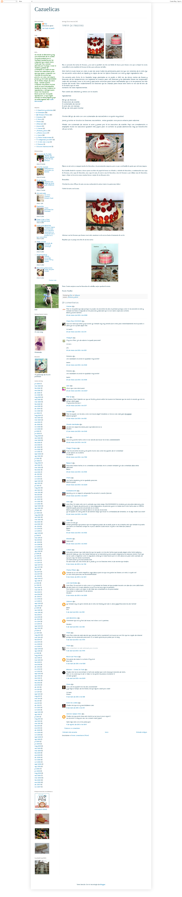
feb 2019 (37, 540)
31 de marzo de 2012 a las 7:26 (76, 564)
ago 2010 (37, 714)
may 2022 (38, 463)
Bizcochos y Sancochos (44, 268)
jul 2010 (37, 717)
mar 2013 (37, 660)
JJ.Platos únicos (41, 133)
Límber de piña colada (49, 270)
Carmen (69, 306)
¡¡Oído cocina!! (41, 242)
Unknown (69, 601)
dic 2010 (37, 705)
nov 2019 (37, 529)
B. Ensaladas (40, 113)
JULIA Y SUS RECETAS (44, 226)
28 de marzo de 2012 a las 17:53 (76, 457)
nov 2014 (37, 621)
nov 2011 (37, 689)
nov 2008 (37, 760)
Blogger (102, 884)
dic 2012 (37, 667)
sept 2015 (38, 603)
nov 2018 (37, 544)
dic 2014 (37, 619)
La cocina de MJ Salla (44, 154)
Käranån (69, 539)
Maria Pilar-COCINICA (73, 321)
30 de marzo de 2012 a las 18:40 (76, 544)
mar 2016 (37, 590)
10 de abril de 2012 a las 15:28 (75, 664)
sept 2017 (38, 565)
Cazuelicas (47, 9)
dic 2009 (37, 730)
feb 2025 (37, 404)
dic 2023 (37, 424)
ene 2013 (37, 665)
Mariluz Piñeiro (71, 570)
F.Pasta (38, 122)
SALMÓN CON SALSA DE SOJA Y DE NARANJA (49, 183)
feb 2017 (37, 572)
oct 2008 (37, 762)
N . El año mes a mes (43, 142)
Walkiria (68, 550)
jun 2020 (37, 513)
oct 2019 (37, 531)
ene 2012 (37, 685)
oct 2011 (37, 692)
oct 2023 (37, 429)
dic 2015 (37, 597)
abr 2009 (37, 748)
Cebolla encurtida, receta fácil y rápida (48, 258)
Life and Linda (41, 193)
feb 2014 (37, 640)
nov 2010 (37, 708)
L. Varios (39, 135)
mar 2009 (38, 751)
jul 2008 (37, 769)
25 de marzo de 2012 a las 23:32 (76, 315)
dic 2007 (37, 785)
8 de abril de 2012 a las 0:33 (75, 627)
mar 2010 (37, 723)
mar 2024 (38, 420)
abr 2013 (37, 658)
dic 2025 (37, 393)
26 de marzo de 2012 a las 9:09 (76, 350)
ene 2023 (37, 445)
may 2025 (38, 397)
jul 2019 (37, 535)
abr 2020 (37, 517)
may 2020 (38, 515)
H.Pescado (39, 124)
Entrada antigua (141, 732)
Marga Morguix (71, 448)
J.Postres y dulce (72, 297)
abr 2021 (37, 490)
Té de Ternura (41, 180)
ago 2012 (37, 676)
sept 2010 (38, 712)
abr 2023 (37, 438)
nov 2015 (37, 599)
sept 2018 (38, 549)
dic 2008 (37, 757)
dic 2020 (37, 499)
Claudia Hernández (72, 424)
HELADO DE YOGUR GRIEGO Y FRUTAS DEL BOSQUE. (49, 158)
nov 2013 (37, 644)
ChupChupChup (42, 255)
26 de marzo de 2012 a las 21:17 (76, 406)
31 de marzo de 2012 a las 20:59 (76, 595)
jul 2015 (37, 608)
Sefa (67, 437)
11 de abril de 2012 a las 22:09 (75, 678)
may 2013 (37, 655)
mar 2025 (38, 402)
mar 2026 (38, 386)
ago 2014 (37, 628)
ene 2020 (37, 524)
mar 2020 (38, 520)
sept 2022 (38, 454)
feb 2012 (37, 683)
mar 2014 (37, 637)
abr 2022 (37, 465)
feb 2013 (37, 662)
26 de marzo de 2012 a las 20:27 (76, 391)
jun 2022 (37, 461)
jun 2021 (37, 486)
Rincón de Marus (72, 657)
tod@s (51, 99)
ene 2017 (37, 574)
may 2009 (38, 746)
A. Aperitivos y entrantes (44, 110)
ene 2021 (37, 497)
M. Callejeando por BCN (44, 140)
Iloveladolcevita (71, 491)
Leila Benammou (71, 618)
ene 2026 (37, 390)
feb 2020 (37, 522)
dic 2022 (37, 447)
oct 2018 (37, 547)
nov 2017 (37, 560)
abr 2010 (37, 721)
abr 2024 (38, 418)
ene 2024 (37, 422)
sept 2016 (38, 578)
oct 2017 (37, 563)
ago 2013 (37, 651)
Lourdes (69, 412)
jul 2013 (37, 653)
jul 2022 (37, 458)
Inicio (106, 732)
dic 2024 (37, 409)
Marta (68, 478)
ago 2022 (38, 456)
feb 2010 (37, 726)
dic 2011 (37, 687)
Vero (68, 386)
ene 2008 (37, 782)
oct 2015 (37, 601)
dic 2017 (37, 558)
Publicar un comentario (72, 728)
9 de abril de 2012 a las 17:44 (75, 640)
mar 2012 (37, 680)
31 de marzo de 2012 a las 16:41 (76, 577)
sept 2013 (38, 649)
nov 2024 (37, 411)
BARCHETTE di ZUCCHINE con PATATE (49, 170)
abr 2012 (37, 678)
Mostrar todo (52, 280)
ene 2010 (37, 728)
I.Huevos (39, 126)
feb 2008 (37, 780)
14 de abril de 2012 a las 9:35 (75, 697)
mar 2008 (38, 778)
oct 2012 (37, 671)
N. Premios (39, 144)
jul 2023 (37, 431)
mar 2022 (38, 467)
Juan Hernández (71, 583)
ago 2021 (37, 483)
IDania (68, 684)
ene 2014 (37, 642)
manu (68, 502)
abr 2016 (37, 588)
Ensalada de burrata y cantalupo (48, 245)
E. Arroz (39, 119)
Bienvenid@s (38, 101)
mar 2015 (37, 612)
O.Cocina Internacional (43, 147)
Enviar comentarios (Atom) (80, 735)
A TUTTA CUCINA (42, 167)
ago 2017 (37, 567)
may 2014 (38, 635)
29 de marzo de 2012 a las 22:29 (76, 485)
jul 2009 (37, 742)
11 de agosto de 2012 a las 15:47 (76, 724)
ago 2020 (38, 508)
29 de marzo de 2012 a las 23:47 (76, 496)
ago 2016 (37, 581)
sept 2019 (38, 533)
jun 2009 (37, 744)
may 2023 (38, 436)
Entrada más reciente (70, 732)
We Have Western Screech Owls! (48, 196)
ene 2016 (37, 594)
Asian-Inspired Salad (43, 221)
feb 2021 (37, 495)
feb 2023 (37, 443)
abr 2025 (37, 400)
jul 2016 (37, 583)
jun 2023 (37, 434)
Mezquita (69, 338)
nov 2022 (37, 449)
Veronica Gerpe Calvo (73, 714)
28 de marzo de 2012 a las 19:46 (76, 472)
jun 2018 (37, 556)
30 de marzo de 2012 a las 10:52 (76, 514)
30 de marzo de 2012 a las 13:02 (76, 533)
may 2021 (37, 488)
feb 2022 (37, 470)
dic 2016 (37, 576)
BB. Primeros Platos (42, 115)
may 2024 (38, 415)
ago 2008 (38, 766)
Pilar (45, 24)
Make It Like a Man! (43, 220)
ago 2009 (37, 739)
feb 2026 (37, 388)
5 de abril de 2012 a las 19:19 (75, 612)
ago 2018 (37, 551)
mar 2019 (37, 538)
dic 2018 (37, 542)
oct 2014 (37, 624)
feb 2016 (37, 592)
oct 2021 (37, 479)
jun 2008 (37, 771)
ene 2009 (37, 755)
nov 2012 (37, 669)
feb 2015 (37, 615)
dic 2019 (37, 526)
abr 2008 (37, 775)
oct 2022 (37, 452)
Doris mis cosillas (72, 703)
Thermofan (40, 206)
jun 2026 (37, 384)
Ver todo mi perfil (48, 28)
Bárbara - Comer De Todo (75, 670)
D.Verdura (39, 117)
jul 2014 (37, 631)
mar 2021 (37, 492)
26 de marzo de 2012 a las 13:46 (76, 365)
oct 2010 (37, 710)
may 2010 (37, 719)
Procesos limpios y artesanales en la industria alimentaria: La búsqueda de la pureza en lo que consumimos (46, 232)
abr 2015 (37, 610)
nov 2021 (37, 477)
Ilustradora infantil (41, 809)
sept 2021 (38, 481)
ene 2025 (37, 406)
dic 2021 (37, 474)
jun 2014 (37, 633)
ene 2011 (37, 703)
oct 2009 (37, 735)
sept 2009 (38, 737)
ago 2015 (37, 606)
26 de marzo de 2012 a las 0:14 (76, 332)
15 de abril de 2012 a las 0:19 (75, 708)
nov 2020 (37, 501)
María (68, 633)
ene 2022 (37, 472)
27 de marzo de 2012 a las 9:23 (76, 418)
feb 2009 (37, 753)
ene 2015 (37, 617)
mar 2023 (38, 440)
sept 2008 (38, 764)
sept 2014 (38, 626)
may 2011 (37, 696)
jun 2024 (37, 413)
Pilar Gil (68, 397)
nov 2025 (37, 395)
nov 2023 (37, 427)
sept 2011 (37, 694)
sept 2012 (38, 674)
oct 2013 (37, 646)
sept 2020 (38, 506)
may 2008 (38, 773)
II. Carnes (39, 128)
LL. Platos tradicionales (43, 137)
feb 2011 (37, 701)
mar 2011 (37, 698)
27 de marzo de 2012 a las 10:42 (76, 431)
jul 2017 (37, 569)
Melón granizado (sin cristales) (48, 209)
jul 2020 (37, 511)
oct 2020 (37, 504)
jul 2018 (37, 554)
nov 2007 (37, 787)
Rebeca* (69, 463)
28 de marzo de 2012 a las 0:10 (76, 442)
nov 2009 (37, 732)
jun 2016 (37, 585)
